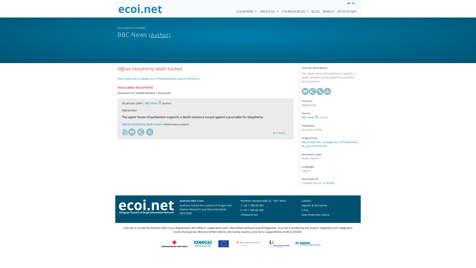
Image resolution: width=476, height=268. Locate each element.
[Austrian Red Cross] (174, 243)
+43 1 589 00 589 (253, 210)
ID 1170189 (279, 133)
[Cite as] (132, 132)
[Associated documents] (327, 91)
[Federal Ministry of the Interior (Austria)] (248, 243)
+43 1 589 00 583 (253, 205)
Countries (245, 11)
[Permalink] (150, 132)
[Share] (141, 132)
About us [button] (268, 11)
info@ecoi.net (249, 214)
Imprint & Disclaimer (314, 205)
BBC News (151, 103)
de (353, 3)
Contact (306, 200)
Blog (315, 11)
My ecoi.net (346, 11)
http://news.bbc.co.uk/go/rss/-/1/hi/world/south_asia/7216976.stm (159, 78)
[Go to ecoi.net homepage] (140, 9)
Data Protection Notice (315, 214)
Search (329, 11)
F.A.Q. (305, 210)
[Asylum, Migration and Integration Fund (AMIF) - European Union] (223, 243)
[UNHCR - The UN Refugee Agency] (308, 243)
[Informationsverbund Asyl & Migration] (278, 243)
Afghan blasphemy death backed (142, 124)
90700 (330, 183)
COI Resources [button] (293, 11)
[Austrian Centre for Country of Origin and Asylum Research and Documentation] (203, 243)
